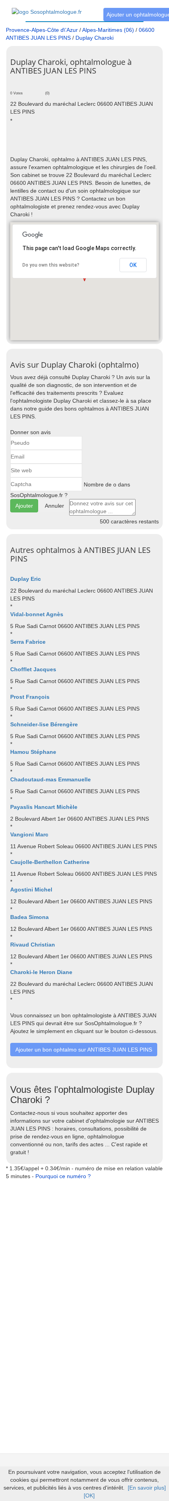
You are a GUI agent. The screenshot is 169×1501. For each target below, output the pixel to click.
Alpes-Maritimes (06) (108, 30)
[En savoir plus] (147, 1487)
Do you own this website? (50, 265)
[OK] (89, 1495)
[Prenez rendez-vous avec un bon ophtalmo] (47, 7)
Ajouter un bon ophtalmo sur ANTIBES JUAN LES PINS (83, 1049)
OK (133, 265)
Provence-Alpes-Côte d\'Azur (42, 30)
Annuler (54, 506)
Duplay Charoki (94, 38)
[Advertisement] (89, 143)
